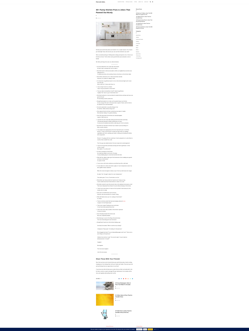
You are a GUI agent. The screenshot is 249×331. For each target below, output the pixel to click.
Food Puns (138, 43)
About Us (141, 1)
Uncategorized (139, 58)
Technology (138, 55)
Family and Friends (139, 39)
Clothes (137, 37)
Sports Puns (138, 53)
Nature (137, 49)
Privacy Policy (139, 326)
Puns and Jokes (100, 2)
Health (137, 45)
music (124, 201)
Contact (146, 1)
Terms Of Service (109, 326)
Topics (135, 1)
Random (99, 18)
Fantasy (137, 41)
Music (137, 47)
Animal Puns (138, 35)
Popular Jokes (129, 1)
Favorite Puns (121, 1)
